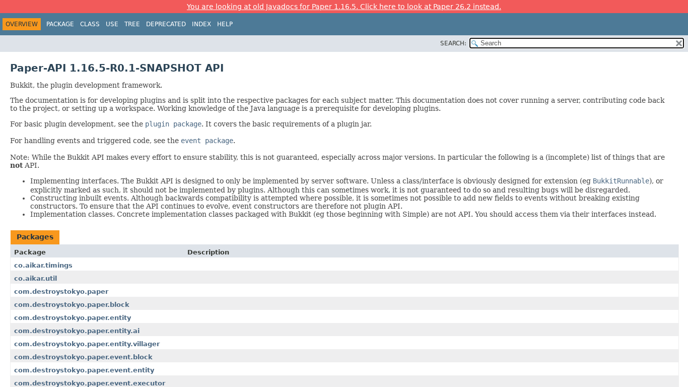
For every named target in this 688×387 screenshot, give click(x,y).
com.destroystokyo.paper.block (71, 304)
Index (201, 24)
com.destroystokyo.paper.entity (72, 317)
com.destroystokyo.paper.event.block (83, 357)
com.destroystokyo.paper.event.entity (84, 370)
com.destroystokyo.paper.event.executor (89, 383)
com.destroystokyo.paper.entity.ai (77, 331)
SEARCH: (453, 43)
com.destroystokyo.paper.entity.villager (87, 344)
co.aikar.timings (43, 265)
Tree (132, 24)
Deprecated (166, 24)
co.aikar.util (35, 278)
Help (225, 24)
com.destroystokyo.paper (61, 291)
